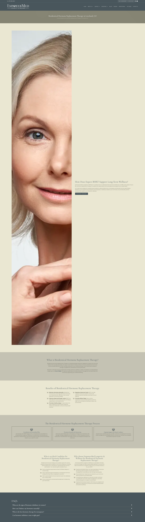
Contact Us (135, 6)
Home (85, 6)
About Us (90, 6)
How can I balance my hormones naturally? (26, 508)
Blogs (110, 6)
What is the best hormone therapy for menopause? (28, 512)
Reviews (115, 6)
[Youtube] (137, 1)
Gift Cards (129, 6)
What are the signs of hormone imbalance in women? (29, 505)
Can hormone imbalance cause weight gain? (26, 515)
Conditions (103, 6)
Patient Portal (122, 6)
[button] (72, 505)
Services (96, 6)
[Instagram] (135, 1)
